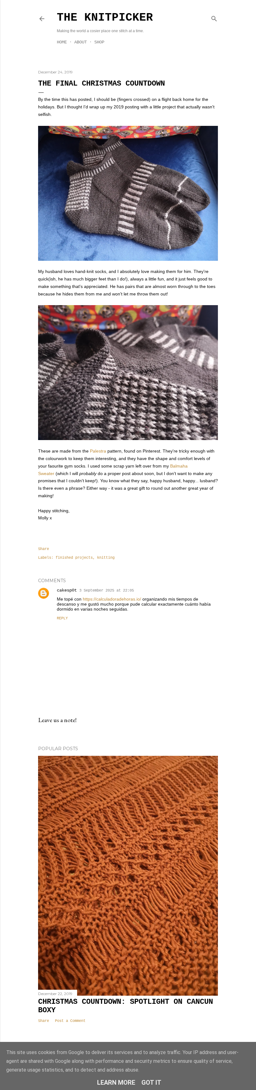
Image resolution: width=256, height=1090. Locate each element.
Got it (151, 1082)
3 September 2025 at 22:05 (106, 590)
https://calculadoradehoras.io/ (112, 599)
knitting (106, 558)
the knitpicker (105, 17)
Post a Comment (70, 1021)
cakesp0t (67, 590)
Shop (99, 42)
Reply (62, 618)
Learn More (116, 1082)
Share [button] (43, 549)
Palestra (98, 450)
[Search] (214, 17)
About (80, 42)
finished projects (74, 558)
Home (62, 42)
